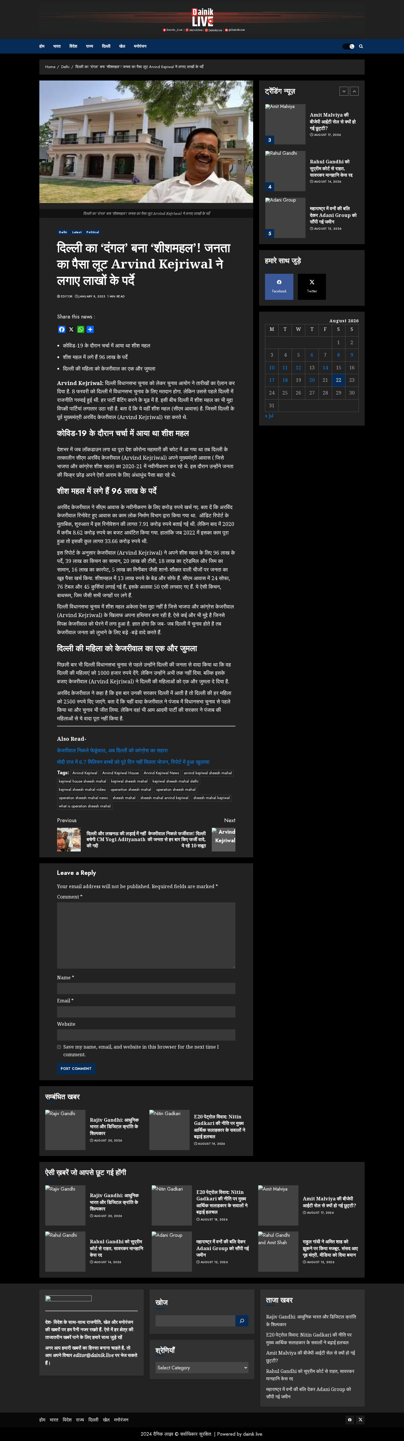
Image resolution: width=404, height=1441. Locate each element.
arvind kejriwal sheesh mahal (208, 773)
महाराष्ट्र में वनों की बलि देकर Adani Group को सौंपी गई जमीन (333, 215)
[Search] (361, 46)
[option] (312, 127)
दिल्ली (106, 46)
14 (325, 367)
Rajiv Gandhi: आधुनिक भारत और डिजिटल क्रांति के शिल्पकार (114, 1126)
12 (298, 367)
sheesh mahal (124, 798)
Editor (66, 296)
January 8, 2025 (92, 296)
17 (271, 380)
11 (285, 367)
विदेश (73, 46)
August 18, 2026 (211, 1144)
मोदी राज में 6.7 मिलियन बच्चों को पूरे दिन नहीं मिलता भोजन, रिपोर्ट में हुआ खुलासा (133, 761)
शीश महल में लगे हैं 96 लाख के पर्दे (95, 356)
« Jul (269, 415)
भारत (57, 46)
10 (271, 367)
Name (65, 977)
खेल (122, 46)
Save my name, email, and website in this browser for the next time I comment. (141, 1051)
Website (66, 1024)
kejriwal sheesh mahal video (82, 789)
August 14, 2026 (327, 182)
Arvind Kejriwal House (120, 773)
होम (41, 46)
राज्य (89, 46)
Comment (70, 896)
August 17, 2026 (327, 135)
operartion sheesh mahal (131, 789)
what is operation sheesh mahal (85, 806)
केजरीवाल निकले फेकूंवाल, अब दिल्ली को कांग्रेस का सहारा (112, 750)
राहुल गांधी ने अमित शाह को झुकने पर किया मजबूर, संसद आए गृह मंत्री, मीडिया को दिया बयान (330, 1248)
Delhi (63, 232)
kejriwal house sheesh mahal (82, 781)
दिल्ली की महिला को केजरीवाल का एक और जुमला (109, 368)
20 (312, 380)
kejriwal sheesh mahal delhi (175, 781)
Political (92, 232)
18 (285, 380)
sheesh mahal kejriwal (211, 798)
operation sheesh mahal (175, 789)
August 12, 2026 (328, 229)
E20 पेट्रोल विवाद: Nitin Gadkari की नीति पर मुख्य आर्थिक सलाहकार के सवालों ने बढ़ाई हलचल (219, 1126)
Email (65, 1000)
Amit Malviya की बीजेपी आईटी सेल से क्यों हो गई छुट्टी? (333, 121)
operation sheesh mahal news (83, 798)
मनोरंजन (140, 46)
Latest (77, 232)
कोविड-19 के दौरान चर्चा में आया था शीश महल (106, 345)
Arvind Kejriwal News (161, 773)
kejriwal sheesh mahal (129, 781)
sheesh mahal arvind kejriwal (164, 798)
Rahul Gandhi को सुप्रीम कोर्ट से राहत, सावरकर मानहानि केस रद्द (331, 168)
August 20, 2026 (108, 1141)
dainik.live (252, 1434)
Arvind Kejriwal (84, 773)
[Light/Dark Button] (348, 46)
